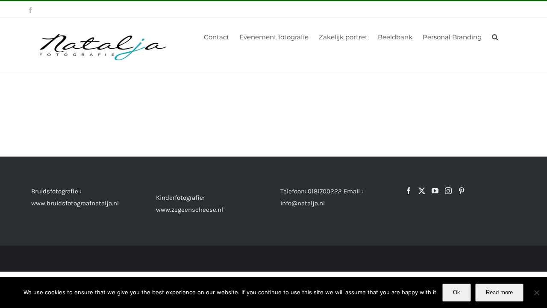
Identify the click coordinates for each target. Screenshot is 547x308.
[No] (536, 292)
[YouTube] (435, 190)
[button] (495, 36)
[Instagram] (448, 190)
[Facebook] (408, 190)
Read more (499, 292)
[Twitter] (421, 190)
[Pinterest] (461, 190)
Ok (456, 292)
